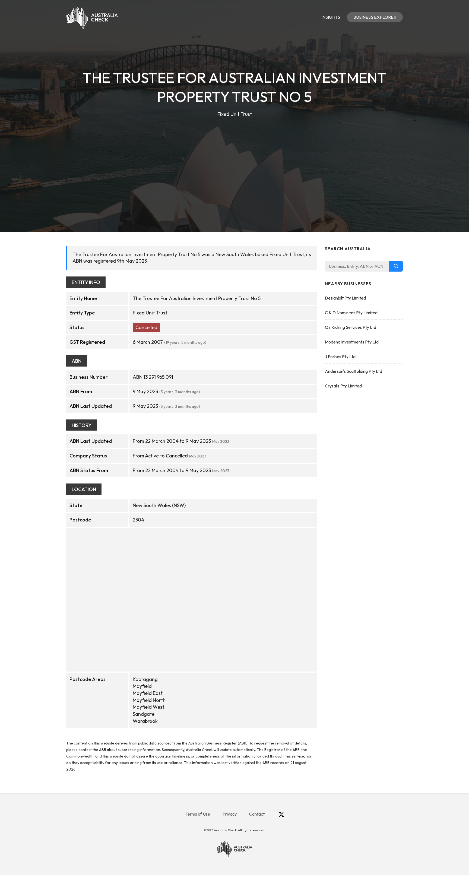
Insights (330, 17)
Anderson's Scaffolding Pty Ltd (353, 371)
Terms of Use (197, 814)
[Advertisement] (234, 159)
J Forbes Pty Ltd (340, 356)
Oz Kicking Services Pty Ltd (350, 327)
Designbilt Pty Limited (345, 298)
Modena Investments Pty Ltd (352, 342)
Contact (257, 814)
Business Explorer (374, 17)
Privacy (230, 814)
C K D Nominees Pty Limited (351, 312)
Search (396, 266)
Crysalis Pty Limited (343, 386)
